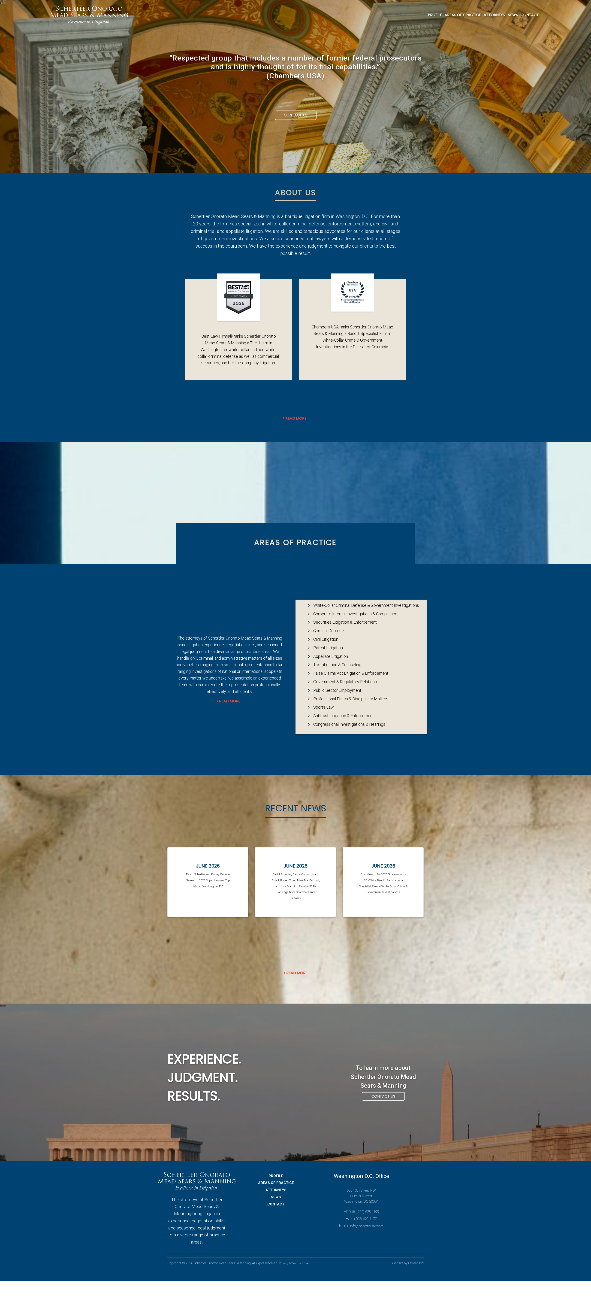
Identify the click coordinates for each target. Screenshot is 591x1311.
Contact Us (296, 115)
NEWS (513, 15)
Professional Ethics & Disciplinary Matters (350, 698)
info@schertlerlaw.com (366, 1226)
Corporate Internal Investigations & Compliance (355, 613)
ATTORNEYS (494, 15)
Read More (295, 418)
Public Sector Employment (337, 690)
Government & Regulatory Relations (345, 681)
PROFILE (435, 15)
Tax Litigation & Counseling (337, 664)
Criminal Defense (328, 630)
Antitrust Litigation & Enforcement (343, 715)
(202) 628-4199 (367, 1212)
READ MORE (229, 701)
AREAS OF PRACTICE (463, 15)
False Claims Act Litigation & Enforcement (350, 673)
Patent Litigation (328, 647)
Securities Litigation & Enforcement (345, 622)
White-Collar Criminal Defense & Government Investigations (366, 605)
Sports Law (323, 707)
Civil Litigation (325, 639)
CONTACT (530, 15)
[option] (295, 68)
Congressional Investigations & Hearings (349, 724)
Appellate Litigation (330, 656)
